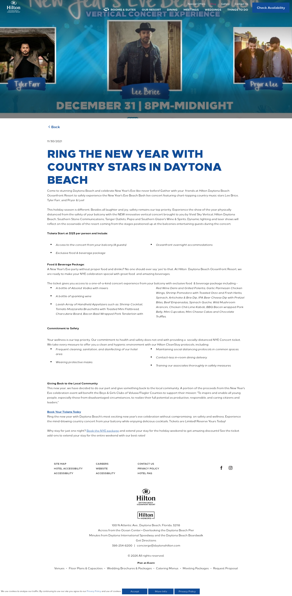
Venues (59, 568)
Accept (134, 591)
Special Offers (196, 3)
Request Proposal (225, 568)
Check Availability (271, 7)
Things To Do (237, 9)
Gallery (225, 3)
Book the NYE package (103, 430)
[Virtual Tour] (106, 9)
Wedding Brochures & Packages (129, 568)
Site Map (60, 463)
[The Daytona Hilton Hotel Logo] (146, 497)
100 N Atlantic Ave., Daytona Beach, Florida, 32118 (146, 525)
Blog (213, 3)
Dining (172, 9)
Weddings (213, 9)
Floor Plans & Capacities (86, 568)
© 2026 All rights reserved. (146, 555)
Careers (102, 463)
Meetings (191, 9)
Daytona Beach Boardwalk (184, 535)
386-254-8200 (122, 545)
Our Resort (151, 9)
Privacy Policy (148, 468)
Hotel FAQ (145, 473)
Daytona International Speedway (131, 535)
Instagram (230, 468)
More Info (161, 591)
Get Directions (146, 540)
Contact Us (241, 3)
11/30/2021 (54, 141)
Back (55, 126)
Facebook (220, 468)
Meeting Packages (196, 568)
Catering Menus (167, 568)
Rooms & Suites (123, 9)
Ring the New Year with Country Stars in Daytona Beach (134, 166)
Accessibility (63, 473)
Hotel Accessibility (68, 468)
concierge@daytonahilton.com (158, 545)
